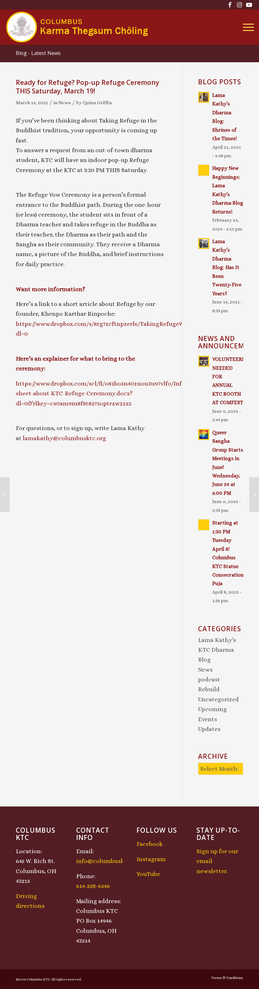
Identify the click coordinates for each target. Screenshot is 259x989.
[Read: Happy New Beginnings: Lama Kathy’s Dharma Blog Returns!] (203, 170)
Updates (209, 729)
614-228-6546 (93, 886)
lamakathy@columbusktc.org (64, 438)
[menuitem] (247, 27)
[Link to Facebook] (230, 4)
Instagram (151, 859)
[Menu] (247, 27)
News (64, 102)
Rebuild (209, 689)
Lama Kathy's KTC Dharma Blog (217, 650)
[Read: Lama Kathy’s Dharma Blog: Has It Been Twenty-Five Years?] (203, 243)
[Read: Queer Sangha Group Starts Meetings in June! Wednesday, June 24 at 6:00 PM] (203, 434)
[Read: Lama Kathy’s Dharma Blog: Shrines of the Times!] (203, 97)
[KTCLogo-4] (77, 27)
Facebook (149, 844)
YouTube (148, 874)
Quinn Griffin (97, 102)
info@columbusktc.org (108, 861)
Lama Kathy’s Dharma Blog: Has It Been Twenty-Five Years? (226, 267)
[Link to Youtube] (249, 4)
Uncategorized (218, 699)
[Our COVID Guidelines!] (5, 494)
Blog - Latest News (38, 53)
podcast (209, 679)
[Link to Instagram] (239, 4)
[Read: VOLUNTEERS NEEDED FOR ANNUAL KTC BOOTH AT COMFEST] (203, 361)
